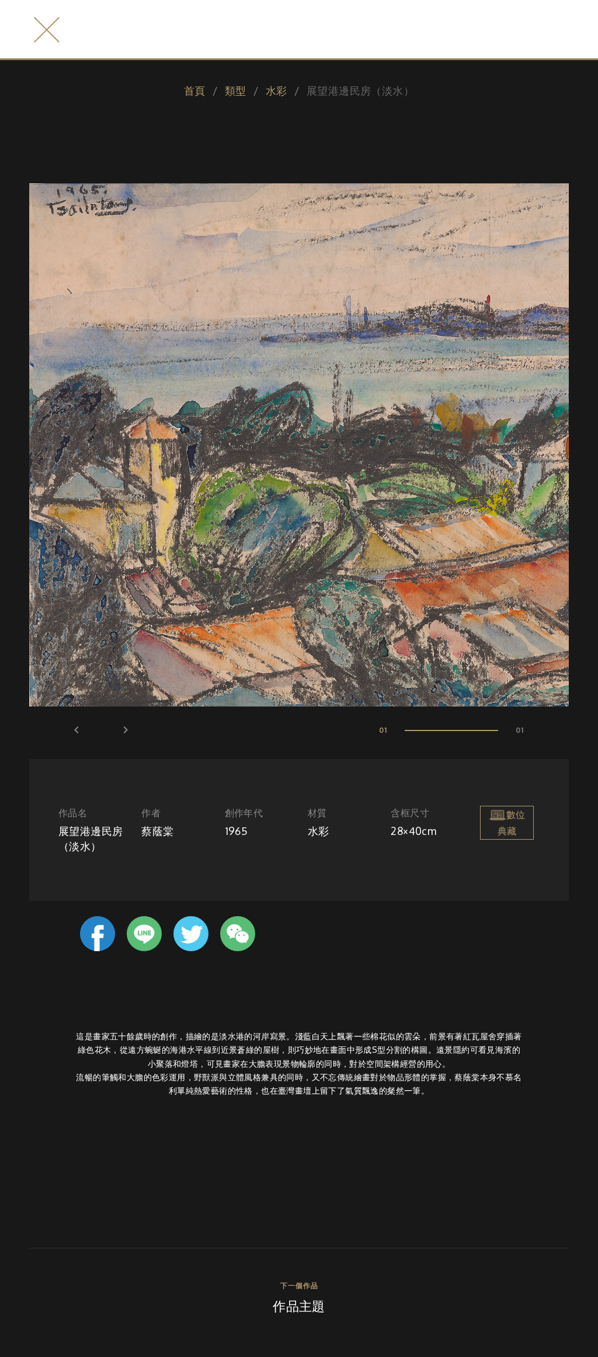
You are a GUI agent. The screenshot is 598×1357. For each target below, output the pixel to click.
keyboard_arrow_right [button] (126, 730)
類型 (235, 90)
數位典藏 (511, 823)
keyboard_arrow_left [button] (76, 730)
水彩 (276, 90)
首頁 (195, 90)
